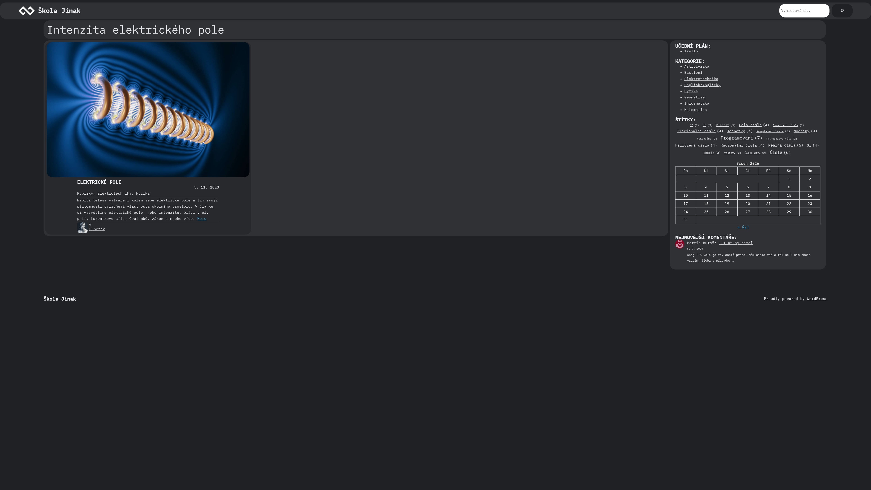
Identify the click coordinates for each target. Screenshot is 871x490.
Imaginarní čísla (788, 125)
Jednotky (740, 131)
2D (694, 125)
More (201, 218)
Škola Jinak (59, 10)
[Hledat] (842, 10)
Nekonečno (707, 138)
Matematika (695, 109)
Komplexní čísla (773, 131)
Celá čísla (754, 124)
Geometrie (694, 97)
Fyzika (143, 193)
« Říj (743, 227)
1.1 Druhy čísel (736, 242)
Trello (691, 51)
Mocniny (805, 131)
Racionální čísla (743, 145)
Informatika (696, 103)
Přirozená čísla (696, 145)
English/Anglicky (702, 85)
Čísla (780, 152)
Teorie (712, 153)
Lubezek (97, 229)
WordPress (817, 298)
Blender (726, 125)
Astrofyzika (696, 66)
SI (813, 145)
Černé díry (755, 152)
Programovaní (742, 138)
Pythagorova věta (781, 138)
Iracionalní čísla (700, 131)
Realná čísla (785, 145)
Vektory (732, 152)
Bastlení (693, 72)
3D (708, 125)
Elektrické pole (99, 182)
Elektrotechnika (115, 193)
